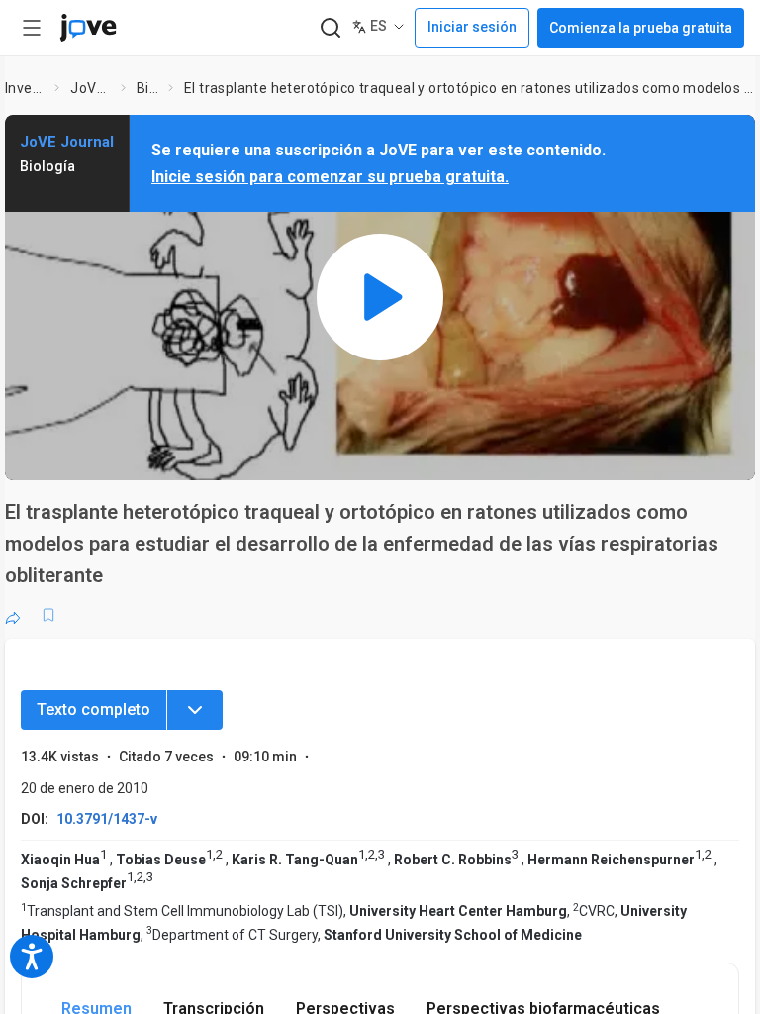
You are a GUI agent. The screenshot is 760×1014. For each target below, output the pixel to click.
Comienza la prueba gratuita (640, 28)
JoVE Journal (91, 88)
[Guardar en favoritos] (48, 615)
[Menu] (195, 710)
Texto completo (93, 709)
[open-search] (330, 28)
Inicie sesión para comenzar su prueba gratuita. (330, 176)
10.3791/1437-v (106, 819)
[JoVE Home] (88, 28)
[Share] (13, 615)
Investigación (26, 88)
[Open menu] (32, 28)
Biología (148, 88)
